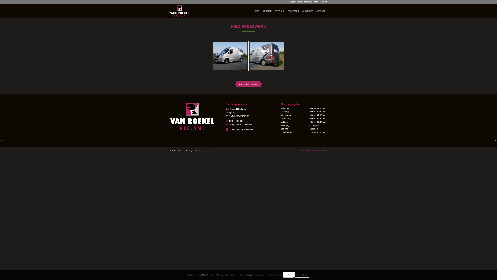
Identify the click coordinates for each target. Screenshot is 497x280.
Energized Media (204, 151)
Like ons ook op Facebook (241, 129)
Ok (288, 275)
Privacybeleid (302, 275)
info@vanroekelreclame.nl (241, 124)
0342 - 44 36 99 (320, 1)
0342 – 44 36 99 (236, 120)
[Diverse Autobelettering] (495, 140)
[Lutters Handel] (2, 140)
